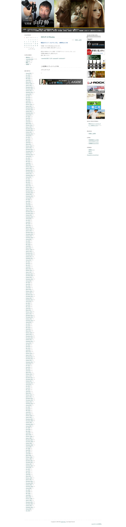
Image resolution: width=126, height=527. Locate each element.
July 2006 (28, 489)
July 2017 (28, 261)
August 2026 (28, 73)
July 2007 (28, 469)
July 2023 (28, 137)
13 (24, 43)
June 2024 (28, 118)
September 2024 (29, 113)
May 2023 (28, 140)
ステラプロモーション (94, 141)
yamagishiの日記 (29, 59)
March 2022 (28, 164)
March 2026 (28, 81)
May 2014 (28, 327)
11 (35, 41)
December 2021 (29, 170)
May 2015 (28, 306)
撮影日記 (28, 57)
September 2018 (29, 237)
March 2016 (28, 289)
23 (31, 45)
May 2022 (28, 161)
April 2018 (28, 246)
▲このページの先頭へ (97, 523)
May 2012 (28, 368)
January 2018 (29, 251)
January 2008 (29, 458)
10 (33, 41)
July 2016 (28, 282)
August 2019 (28, 218)
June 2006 (28, 491)
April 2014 (28, 329)
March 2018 (28, 247)
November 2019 (29, 213)
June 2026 (28, 76)
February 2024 (29, 125)
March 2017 (28, 268)
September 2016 (29, 279)
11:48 (50, 58)
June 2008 (28, 450)
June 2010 (28, 408)
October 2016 (29, 277)
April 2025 (28, 100)
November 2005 (29, 503)
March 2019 (28, 227)
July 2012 (28, 365)
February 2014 (29, 332)
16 (31, 43)
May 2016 (28, 285)
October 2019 (29, 215)
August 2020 (28, 197)
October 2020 (29, 194)
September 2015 (29, 299)
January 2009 (29, 438)
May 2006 (28, 493)
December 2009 (29, 419)
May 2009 (28, 431)
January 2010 (29, 417)
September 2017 (29, 258)
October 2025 (29, 90)
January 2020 (29, 209)
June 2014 (28, 325)
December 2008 (29, 439)
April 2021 (28, 183)
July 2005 (28, 510)
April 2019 (28, 225)
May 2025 (28, 99)
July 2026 (28, 75)
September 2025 (29, 92)
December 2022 (29, 149)
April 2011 (28, 391)
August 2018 (28, 239)
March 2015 (28, 310)
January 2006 (29, 500)
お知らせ (28, 60)
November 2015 (29, 296)
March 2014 (28, 330)
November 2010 (29, 400)
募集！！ (28, 62)
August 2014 (28, 322)
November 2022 (29, 151)
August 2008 (28, 446)
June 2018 (28, 242)
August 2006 (28, 488)
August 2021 (28, 176)
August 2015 (28, 301)
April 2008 (28, 453)
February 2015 (29, 311)
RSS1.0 (90, 151)
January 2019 (29, 230)
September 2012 (29, 362)
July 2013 (28, 344)
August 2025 (28, 94)
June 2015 (28, 304)
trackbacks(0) (62, 58)
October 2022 (29, 152)
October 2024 (29, 111)
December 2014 (29, 315)
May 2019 (28, 223)
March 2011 (28, 393)
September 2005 (29, 507)
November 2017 (29, 254)
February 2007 (29, 477)
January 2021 (29, 189)
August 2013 (28, 343)
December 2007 (29, 460)
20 (24, 45)
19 (37, 43)
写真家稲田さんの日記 (94, 139)
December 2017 (29, 253)
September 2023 (29, 133)
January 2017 (29, 272)
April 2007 (28, 474)
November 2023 (29, 130)
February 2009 (29, 436)
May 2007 (28, 472)
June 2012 (28, 367)
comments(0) (55, 58)
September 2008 (29, 444)
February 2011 (29, 394)
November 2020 (29, 192)
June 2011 (28, 387)
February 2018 (29, 249)
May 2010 (28, 410)
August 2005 (28, 508)
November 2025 (29, 88)
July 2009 (28, 427)
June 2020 (28, 201)
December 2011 (29, 377)
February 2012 (29, 374)
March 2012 (28, 372)
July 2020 (28, 199)
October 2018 (29, 235)
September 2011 (29, 382)
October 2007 (29, 464)
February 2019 (29, 228)
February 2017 (29, 270)
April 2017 (28, 266)
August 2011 (28, 384)
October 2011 (29, 380)
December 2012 (29, 356)
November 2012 (29, 358)
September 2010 (29, 403)
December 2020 (29, 190)
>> (34, 48)
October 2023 (29, 132)
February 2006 (29, 498)
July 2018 (28, 240)
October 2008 (29, 443)
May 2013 (28, 348)
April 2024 (28, 121)
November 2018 (29, 234)
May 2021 (28, 182)
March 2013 (28, 351)
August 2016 (28, 280)
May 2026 (28, 78)
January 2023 (29, 147)
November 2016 (29, 275)
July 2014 (28, 323)
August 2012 (28, 363)
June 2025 (28, 97)
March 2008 (28, 455)
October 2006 (29, 484)
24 (33, 45)
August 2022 (28, 156)
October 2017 (29, 256)
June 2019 (28, 222)
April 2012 (28, 370)
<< (29, 48)
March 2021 (28, 185)
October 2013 (29, 339)
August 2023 (28, 135)
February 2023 (29, 145)
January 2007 (29, 479)
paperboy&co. (63, 521)
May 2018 (28, 244)
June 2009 (28, 429)
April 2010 (28, 412)
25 (35, 45)
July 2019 (28, 220)
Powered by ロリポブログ (93, 154)
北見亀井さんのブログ (94, 143)
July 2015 (28, 303)
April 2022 (28, 163)
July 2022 (28, 158)
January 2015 (29, 313)
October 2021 (29, 173)
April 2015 (28, 308)
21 (26, 45)
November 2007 (29, 462)
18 (35, 43)
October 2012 (29, 360)
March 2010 (28, 413)
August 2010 (28, 405)
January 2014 (29, 334)
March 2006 (28, 496)
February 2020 (29, 208)
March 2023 (28, 144)
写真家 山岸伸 (78, 39)
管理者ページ (92, 149)
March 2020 (28, 206)
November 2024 (29, 109)
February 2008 (29, 457)
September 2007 (29, 465)
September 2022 (29, 154)
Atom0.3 (90, 153)
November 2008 (29, 441)
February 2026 (29, 83)
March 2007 (28, 476)
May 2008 (28, 451)
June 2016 (28, 284)
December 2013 (29, 336)
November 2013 (29, 337)
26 (37, 45)
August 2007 (28, 467)
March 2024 (28, 123)
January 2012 (29, 375)
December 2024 (29, 107)
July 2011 (28, 386)
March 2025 (28, 102)
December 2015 (29, 294)
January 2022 (29, 168)
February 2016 (29, 291)
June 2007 (28, 470)
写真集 (27, 64)
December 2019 (29, 211)
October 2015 (29, 298)
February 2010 (29, 415)
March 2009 (28, 434)
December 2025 (29, 87)
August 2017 (28, 259)
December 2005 (29, 502)
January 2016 (29, 292)
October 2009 (29, 422)
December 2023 (29, 128)
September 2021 (29, 175)
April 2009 (28, 432)
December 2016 (29, 273)
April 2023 (28, 142)
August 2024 (28, 114)
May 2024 (28, 119)
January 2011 (29, 396)
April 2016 (28, 287)
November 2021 (29, 171)
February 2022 (29, 166)
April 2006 (28, 495)
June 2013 (28, 346)
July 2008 (28, 448)
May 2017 (28, 265)
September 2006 (29, 486)
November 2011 (29, 379)
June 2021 (28, 180)
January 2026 (29, 85)
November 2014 (29, 317)
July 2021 (28, 178)
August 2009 (28, 426)
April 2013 (28, 349)
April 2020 (28, 204)
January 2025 (29, 106)
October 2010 (29, 401)
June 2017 (28, 263)
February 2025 (29, 104)
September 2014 (29, 320)
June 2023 (28, 138)
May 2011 (28, 389)
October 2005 (29, 505)
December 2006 (29, 481)
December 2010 (29, 398)
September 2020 (29, 196)
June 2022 (28, 159)
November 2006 (29, 483)
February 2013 (29, 353)
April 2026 (28, 80)
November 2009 (29, 420)
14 (26, 43)
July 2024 (28, 116)
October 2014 (29, 318)
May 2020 (28, 202)
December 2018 (29, 232)
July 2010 (28, 406)
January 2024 (29, 126)
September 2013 (29, 341)
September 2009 (29, 424)
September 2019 (29, 216)
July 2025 (28, 95)
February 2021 (29, 187)
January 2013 (29, 355)
